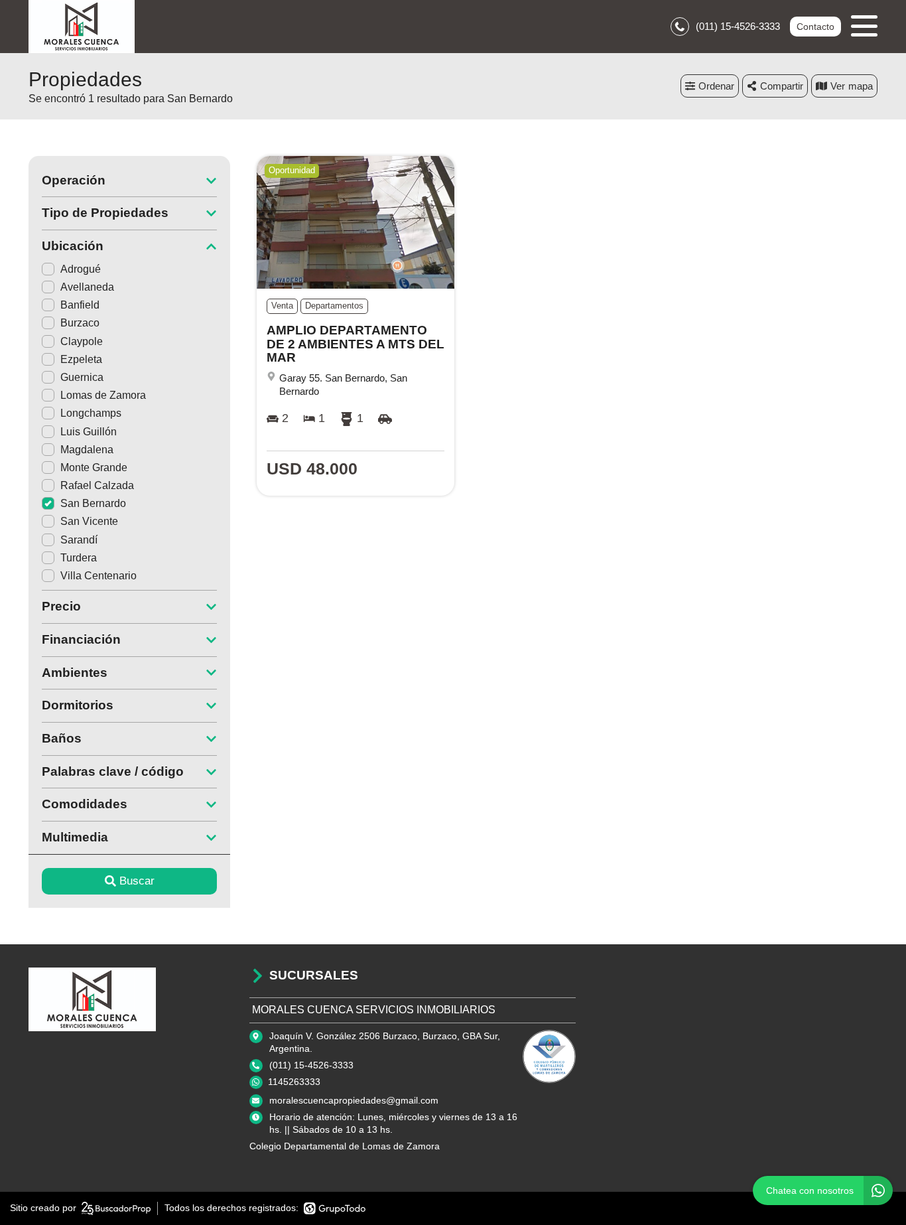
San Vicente (89, 521)
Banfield (79, 305)
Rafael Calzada (97, 485)
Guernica (81, 377)
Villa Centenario (98, 575)
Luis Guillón (88, 431)
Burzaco (79, 322)
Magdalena (86, 449)
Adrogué (80, 269)
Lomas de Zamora (103, 395)
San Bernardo (93, 503)
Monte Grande (93, 467)
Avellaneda (87, 287)
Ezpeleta (81, 359)
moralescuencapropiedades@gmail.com (353, 1100)
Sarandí (78, 539)
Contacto (815, 26)
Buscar (137, 881)
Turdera (78, 557)
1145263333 (294, 1081)
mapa (860, 86)
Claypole (81, 341)
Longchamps (90, 413)
